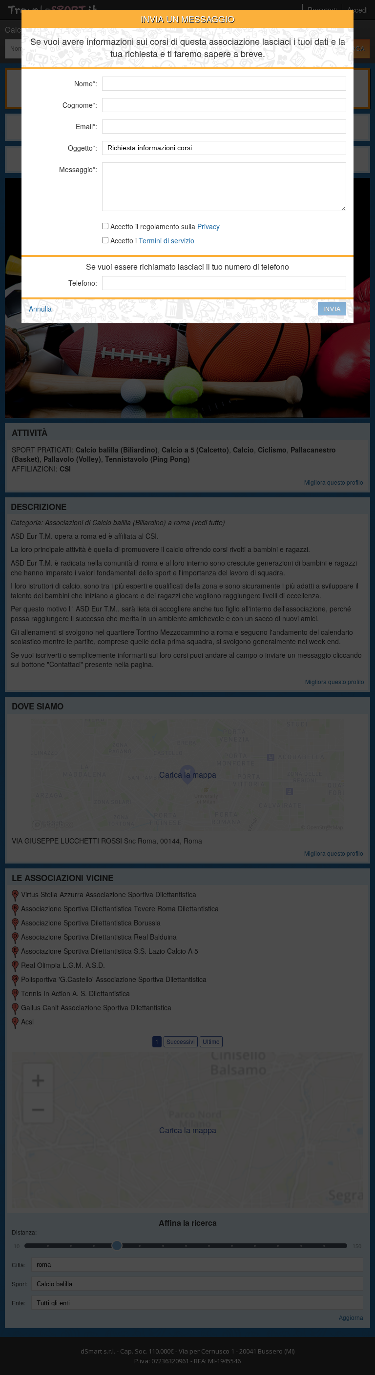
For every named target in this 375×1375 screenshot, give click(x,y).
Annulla (40, 309)
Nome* (84, 83)
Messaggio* (77, 169)
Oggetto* (81, 148)
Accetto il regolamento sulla (164, 226)
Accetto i (151, 240)
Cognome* (78, 105)
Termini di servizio (166, 240)
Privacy (208, 226)
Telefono (81, 283)
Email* (85, 126)
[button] (332, 308)
